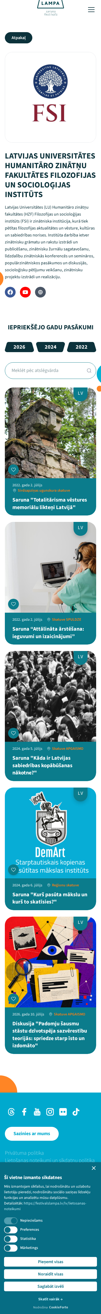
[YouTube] (25, 292)
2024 (51, 347)
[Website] (40, 292)
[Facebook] (10, 292)
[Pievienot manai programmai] (13, 469)
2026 (19, 347)
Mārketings (29, 1248)
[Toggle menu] (91, 9)
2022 (82, 347)
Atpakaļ (19, 38)
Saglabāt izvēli (50, 1286)
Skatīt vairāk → (50, 1299)
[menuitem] (50, 1153)
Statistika (28, 1238)
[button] (93, 1168)
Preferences (29, 1229)
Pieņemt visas (50, 1262)
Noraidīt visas (50, 1274)
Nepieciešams (31, 1220)
